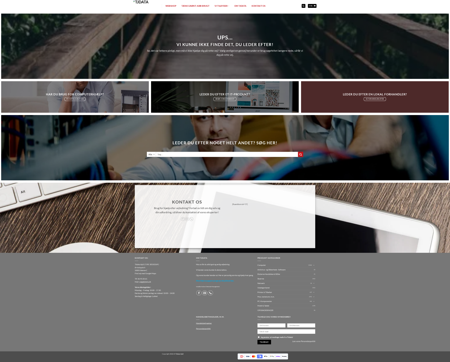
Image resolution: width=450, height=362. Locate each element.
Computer (261, 265)
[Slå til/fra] (313, 265)
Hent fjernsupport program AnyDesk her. (215, 280)
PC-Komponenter (264, 301)
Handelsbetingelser (204, 323)
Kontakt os (259, 6)
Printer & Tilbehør (264, 292)
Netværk (261, 283)
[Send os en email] (187, 219)
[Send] (300, 154)
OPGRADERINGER (265, 310)
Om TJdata (240, 6)
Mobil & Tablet (263, 306)
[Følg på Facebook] (183, 219)
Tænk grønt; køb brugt (195, 6)
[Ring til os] (191, 219)
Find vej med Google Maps (145, 273)
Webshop (170, 6)
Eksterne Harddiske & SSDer (268, 274)
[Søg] (303, 6)
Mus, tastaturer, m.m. (265, 297)
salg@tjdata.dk (145, 282)
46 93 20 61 (142, 279)
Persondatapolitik (203, 328)
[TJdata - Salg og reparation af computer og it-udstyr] (147, 6)
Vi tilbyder (221, 6)
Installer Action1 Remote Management (208, 286)
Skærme (260, 278)
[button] (312, 6)
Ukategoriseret (263, 288)
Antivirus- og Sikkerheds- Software (271, 269)
